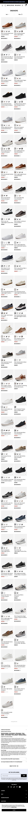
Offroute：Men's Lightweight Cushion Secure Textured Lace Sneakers (6, 339)
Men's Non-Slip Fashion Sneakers (6, 689)
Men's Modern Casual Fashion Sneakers (19, 339)
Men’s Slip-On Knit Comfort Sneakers (5, 269)
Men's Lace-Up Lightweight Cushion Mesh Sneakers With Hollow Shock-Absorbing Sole (7, 222)
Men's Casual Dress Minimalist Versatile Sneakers (5, 666)
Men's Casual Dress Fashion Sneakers (5, 198)
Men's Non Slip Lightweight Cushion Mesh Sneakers (20, 550)
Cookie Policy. (14, 807)
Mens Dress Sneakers (5, 733)
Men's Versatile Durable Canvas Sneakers (6, 713)
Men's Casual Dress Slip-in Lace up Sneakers (20, 269)
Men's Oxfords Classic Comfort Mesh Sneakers (6, 104)
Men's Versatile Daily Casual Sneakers (19, 198)
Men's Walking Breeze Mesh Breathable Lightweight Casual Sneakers (19, 151)
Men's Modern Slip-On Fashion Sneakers (19, 689)
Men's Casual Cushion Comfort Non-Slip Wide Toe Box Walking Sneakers (20, 642)
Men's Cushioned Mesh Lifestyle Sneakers (19, 527)
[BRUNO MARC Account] (22, 5)
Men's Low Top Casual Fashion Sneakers (19, 503)
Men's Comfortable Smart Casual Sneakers (7, 34)
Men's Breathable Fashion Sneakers (7, 175)
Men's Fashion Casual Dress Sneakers (6, 81)
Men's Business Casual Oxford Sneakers (6, 362)
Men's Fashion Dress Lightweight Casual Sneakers (6, 433)
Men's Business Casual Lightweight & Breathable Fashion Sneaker (20, 292)
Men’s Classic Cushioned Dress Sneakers (20, 222)
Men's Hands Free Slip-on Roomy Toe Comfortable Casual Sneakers (7, 57)
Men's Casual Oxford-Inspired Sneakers (6, 151)
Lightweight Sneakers (22, 734)
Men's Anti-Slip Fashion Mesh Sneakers (19, 456)
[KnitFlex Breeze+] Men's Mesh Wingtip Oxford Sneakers (20, 104)
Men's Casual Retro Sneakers (18, 595)
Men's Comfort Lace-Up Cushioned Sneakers (6, 503)
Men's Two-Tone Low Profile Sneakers (6, 595)
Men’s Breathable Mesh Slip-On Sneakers (19, 480)
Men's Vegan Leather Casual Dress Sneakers (6, 386)
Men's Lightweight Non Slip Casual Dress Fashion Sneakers (20, 245)
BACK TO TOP (13, 766)
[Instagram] (11, 787)
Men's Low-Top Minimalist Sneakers (7, 245)
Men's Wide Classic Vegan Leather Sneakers (20, 81)
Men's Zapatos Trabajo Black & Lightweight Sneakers (19, 409)
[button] (2, 5)
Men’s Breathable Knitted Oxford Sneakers (20, 362)
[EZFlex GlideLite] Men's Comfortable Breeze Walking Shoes (6, 128)
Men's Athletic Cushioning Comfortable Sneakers (7, 480)
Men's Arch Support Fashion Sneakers (19, 128)
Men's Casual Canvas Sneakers (6, 456)
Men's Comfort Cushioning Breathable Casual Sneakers (20, 386)
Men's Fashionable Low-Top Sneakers (7, 409)
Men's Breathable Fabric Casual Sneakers (7, 642)
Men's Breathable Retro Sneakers (6, 527)
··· (8, 148)
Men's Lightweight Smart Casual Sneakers (20, 175)
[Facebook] (8, 787)
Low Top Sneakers (8, 734)
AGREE (14, 810)
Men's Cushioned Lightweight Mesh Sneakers (5, 550)
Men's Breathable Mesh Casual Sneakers (19, 433)
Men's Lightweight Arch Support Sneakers (6, 619)
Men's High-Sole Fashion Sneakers (7, 315)
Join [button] (24, 775)
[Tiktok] (14, 787)
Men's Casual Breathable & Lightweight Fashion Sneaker (7, 292)
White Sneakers (18, 733)
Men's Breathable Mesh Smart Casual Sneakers (19, 666)
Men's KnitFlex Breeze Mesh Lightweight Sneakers (19, 34)
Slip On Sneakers (15, 734)
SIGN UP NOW (22, 1)
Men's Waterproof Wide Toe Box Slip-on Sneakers (20, 574)
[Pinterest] (17, 787)
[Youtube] (20, 787)
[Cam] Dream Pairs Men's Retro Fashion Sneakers (7, 574)
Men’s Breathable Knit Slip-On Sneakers (19, 57)
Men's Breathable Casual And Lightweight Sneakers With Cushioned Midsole (20, 315)
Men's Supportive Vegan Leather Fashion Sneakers (20, 616)
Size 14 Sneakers (12, 733)
